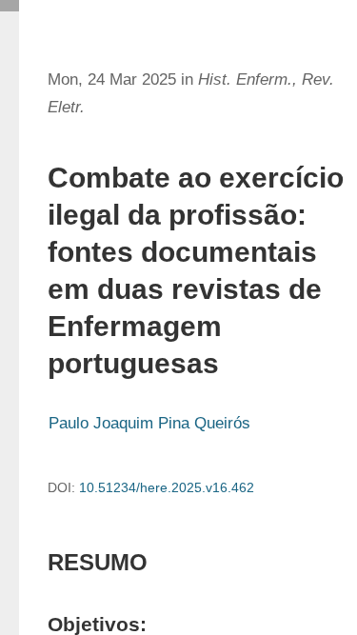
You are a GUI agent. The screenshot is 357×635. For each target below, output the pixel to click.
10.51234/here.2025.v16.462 (166, 487)
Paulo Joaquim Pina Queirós (149, 423)
